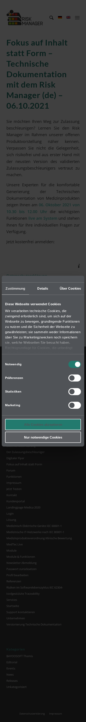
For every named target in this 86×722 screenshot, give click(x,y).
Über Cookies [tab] (70, 288)
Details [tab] (42, 288)
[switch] (74, 377)
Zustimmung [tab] (15, 288)
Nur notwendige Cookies (43, 437)
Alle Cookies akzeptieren (43, 424)
